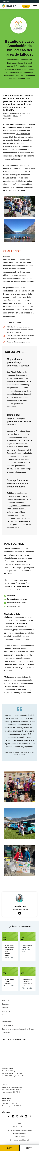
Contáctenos (5, 1)
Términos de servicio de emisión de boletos (19, 1130)
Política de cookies (19, 1137)
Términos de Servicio (19, 1127)
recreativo (12, 259)
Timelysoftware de (23, 134)
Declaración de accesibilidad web (19, 1140)
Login (26, 6)
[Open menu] (35, 6)
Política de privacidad (19, 1133)
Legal (19, 1123)
